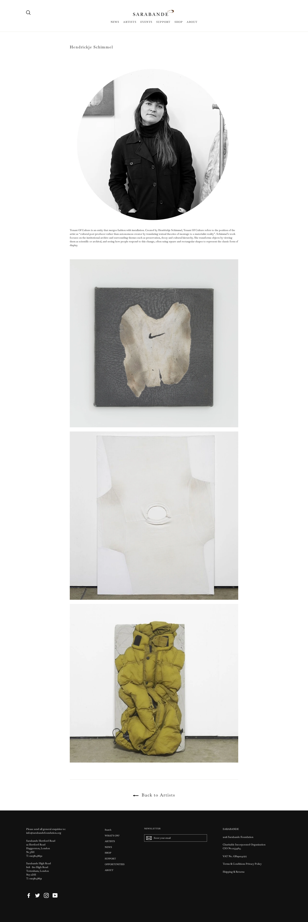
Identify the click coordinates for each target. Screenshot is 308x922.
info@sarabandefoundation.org (43, 833)
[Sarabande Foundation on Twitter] (37, 895)
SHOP (179, 22)
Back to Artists (157, 795)
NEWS (115, 22)
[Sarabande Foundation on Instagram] (46, 895)
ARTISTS (129, 22)
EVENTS (146, 22)
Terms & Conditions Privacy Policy (242, 863)
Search (108, 829)
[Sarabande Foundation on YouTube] (55, 895)
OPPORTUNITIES (114, 864)
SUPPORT (163, 22)
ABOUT (192, 22)
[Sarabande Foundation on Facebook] (28, 895)
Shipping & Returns (234, 871)
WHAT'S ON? (112, 835)
